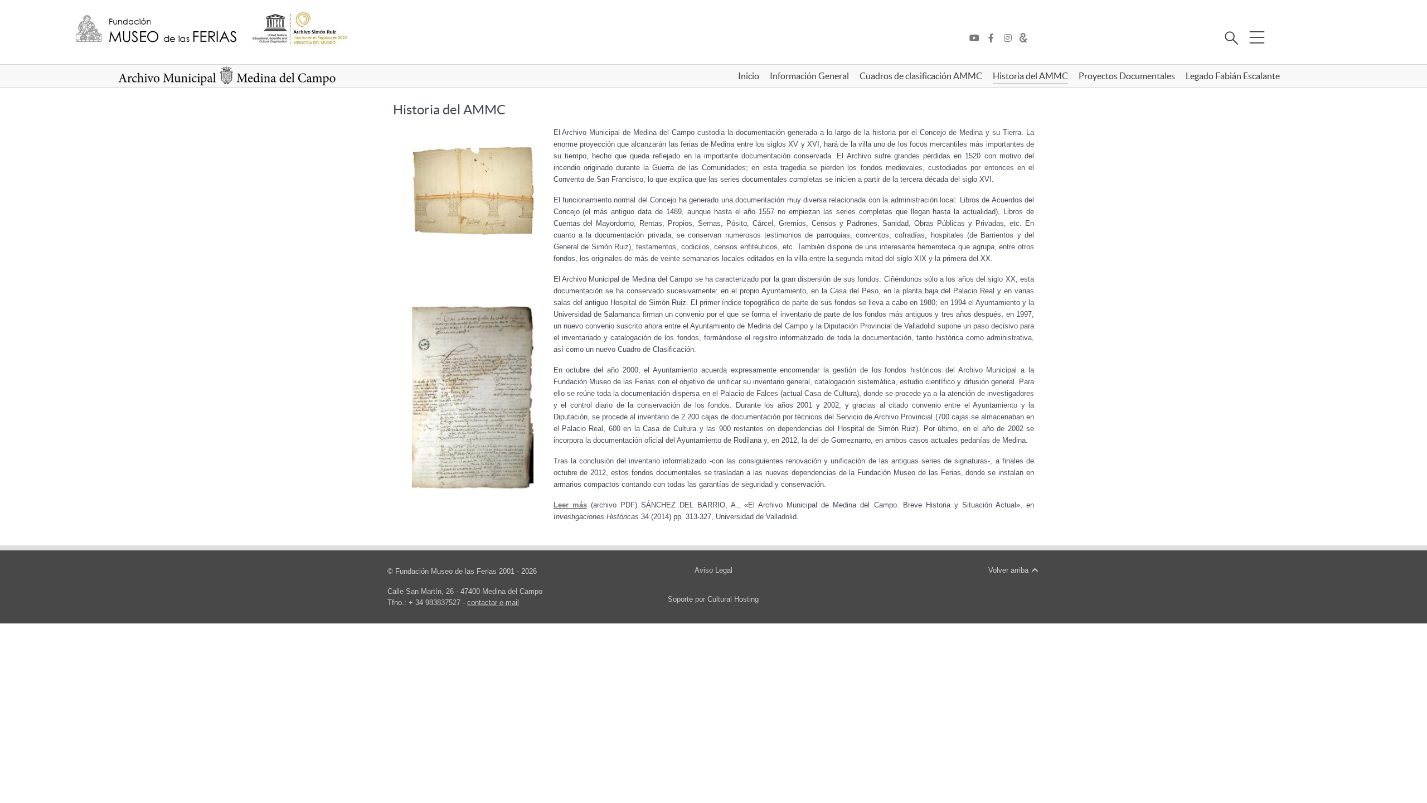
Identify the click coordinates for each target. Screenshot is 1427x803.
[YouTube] (977, 38)
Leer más (570, 505)
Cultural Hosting (733, 599)
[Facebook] (994, 38)
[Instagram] (1010, 38)
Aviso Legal (713, 570)
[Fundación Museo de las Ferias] (156, 29)
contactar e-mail (493, 602)
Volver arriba (1009, 570)
